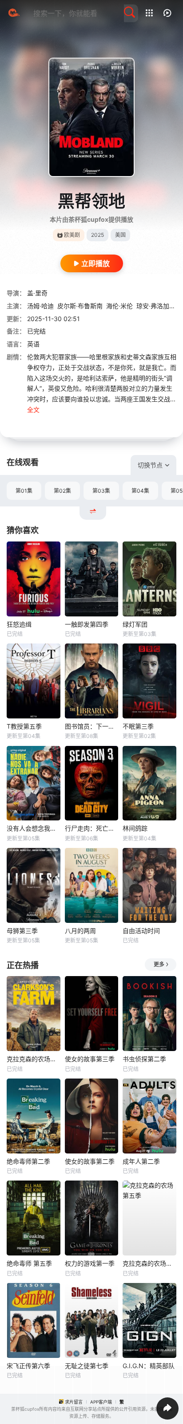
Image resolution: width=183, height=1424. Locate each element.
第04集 (140, 490)
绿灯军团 (135, 624)
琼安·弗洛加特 (155, 306)
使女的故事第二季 (90, 1161)
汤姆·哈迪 (40, 306)
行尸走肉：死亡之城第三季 (92, 828)
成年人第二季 (141, 1161)
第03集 (101, 490)
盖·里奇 (37, 293)
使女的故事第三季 (90, 1059)
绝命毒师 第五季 (29, 1263)
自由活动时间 (141, 930)
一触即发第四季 (86, 624)
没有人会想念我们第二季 (33, 828)
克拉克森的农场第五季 (149, 1263)
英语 (33, 344)
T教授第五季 (24, 726)
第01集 (24, 490)
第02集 (62, 490)
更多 (159, 964)
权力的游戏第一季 (90, 1263)
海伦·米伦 (119, 306)
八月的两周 (80, 930)
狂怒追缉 (19, 624)
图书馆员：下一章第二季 (92, 726)
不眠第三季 (138, 726)
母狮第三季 (22, 930)
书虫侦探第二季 (144, 1059)
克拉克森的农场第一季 (33, 1059)
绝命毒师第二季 (28, 1161)
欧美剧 (72, 234)
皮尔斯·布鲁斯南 (80, 306)
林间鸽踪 (135, 828)
